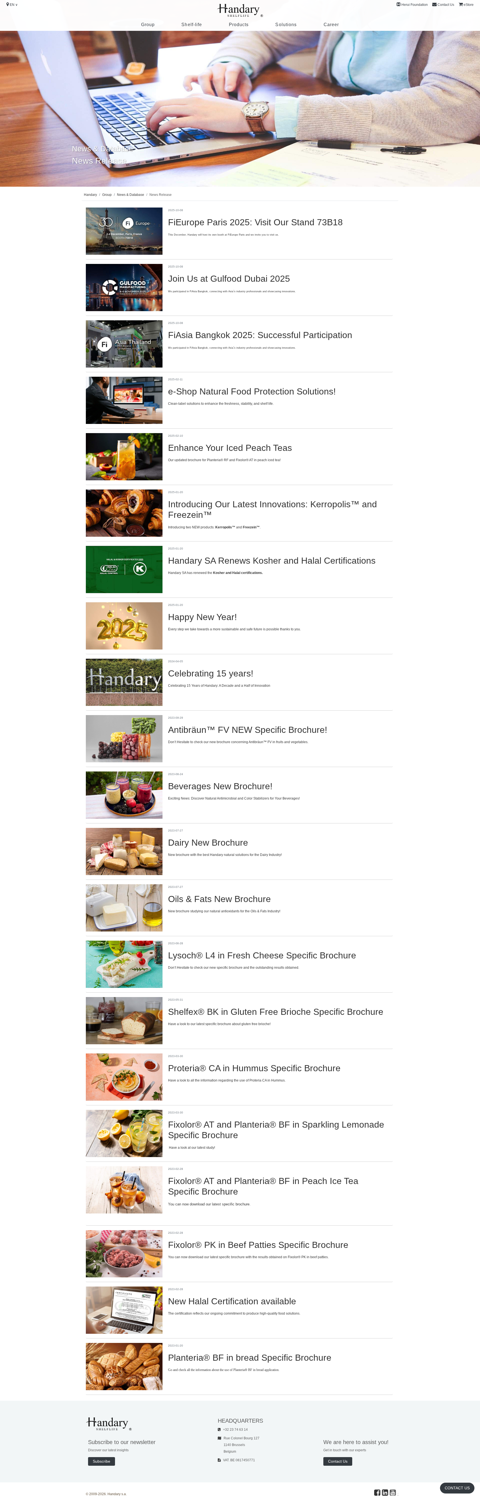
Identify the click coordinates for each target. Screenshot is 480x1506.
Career (331, 24)
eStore (469, 5)
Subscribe (101, 1461)
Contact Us (446, 5)
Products (239, 24)
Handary (90, 195)
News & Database (130, 195)
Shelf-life (191, 24)
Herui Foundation (414, 5)
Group (148, 24)
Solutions (286, 24)
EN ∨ (14, 5)
